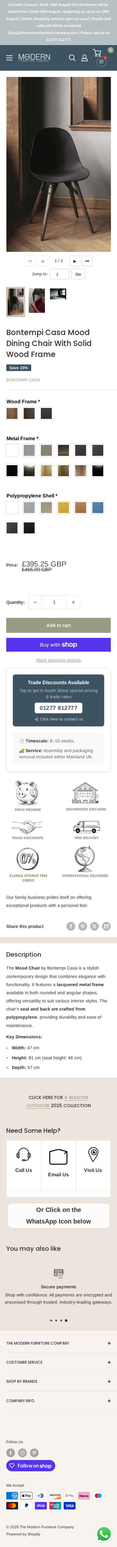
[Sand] (48, 450)
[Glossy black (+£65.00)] (99, 470)
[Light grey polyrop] (31, 507)
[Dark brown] (82, 450)
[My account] (84, 57)
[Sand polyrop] (48, 507)
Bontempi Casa (23, 380)
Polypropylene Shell (32, 495)
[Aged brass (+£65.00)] (65, 470)
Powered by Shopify (23, 1534)
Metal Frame (22, 438)
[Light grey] (31, 450)
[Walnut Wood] (14, 413)
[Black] (14, 470)
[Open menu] (9, 57)
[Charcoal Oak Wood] (48, 413)
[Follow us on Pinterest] (34, 1452)
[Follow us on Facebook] (10, 1452)
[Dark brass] (65, 450)
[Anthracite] (99, 450)
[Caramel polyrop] (82, 507)
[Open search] (72, 57)
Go (78, 274)
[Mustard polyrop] (65, 507)
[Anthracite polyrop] (14, 527)
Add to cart (58, 625)
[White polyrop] (14, 507)
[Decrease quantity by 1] (35, 602)
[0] (101, 53)
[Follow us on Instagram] (22, 1452)
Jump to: (40, 274)
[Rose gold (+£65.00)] (82, 470)
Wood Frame (23, 401)
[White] (14, 450)
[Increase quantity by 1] (73, 602)
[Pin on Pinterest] (82, 926)
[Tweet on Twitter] (94, 926)
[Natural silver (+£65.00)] (31, 470)
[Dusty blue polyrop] (99, 507)
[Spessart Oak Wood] (31, 413)
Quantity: (15, 602)
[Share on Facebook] (70, 926)
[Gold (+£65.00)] (48, 470)
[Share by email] (106, 926)
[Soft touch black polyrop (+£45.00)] (31, 527)
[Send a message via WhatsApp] (104, 1534)
